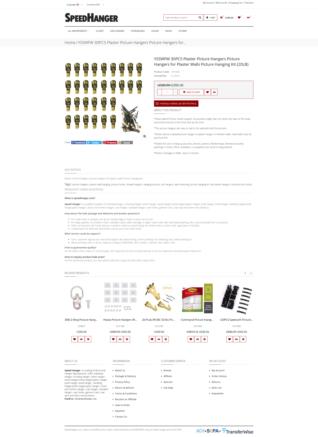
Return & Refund (124, 387)
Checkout (249, 3)
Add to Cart (193, 92)
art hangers (168, 184)
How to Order (122, 405)
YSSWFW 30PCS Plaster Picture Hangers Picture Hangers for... (132, 42)
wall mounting (182, 184)
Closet (100, 30)
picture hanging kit (199, 184)
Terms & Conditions (126, 393)
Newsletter (218, 393)
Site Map (168, 387)
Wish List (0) (221, 3)
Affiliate (167, 376)
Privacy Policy (122, 381)
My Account (208, 3)
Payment (120, 410)
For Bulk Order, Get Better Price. (178, 103)
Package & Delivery (125, 376)
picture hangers (80, 184)
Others (183, 30)
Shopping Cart (235, 3)
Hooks (155, 30)
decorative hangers (220, 184)
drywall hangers (134, 184)
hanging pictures (152, 184)
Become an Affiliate (125, 399)
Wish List (217, 387)
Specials (168, 381)
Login (212, 17)
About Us (120, 370)
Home (70, 42)
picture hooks (118, 184)
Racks (168, 30)
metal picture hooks (241, 184)
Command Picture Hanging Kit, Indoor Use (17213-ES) (214, 320)
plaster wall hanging (100, 184)
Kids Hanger (117, 30)
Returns (216, 381)
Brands (167, 370)
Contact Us (121, 416)
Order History (219, 376)
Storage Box (138, 30)
